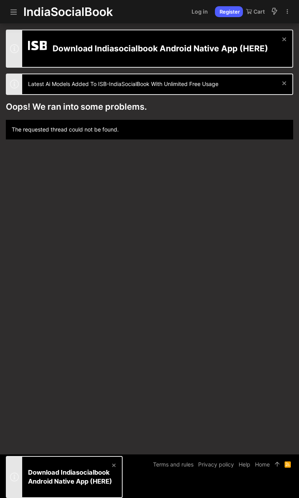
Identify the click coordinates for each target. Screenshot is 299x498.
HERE (254, 48)
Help (244, 464)
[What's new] (274, 11)
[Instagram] (266, 486)
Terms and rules (173, 464)
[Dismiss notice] (283, 40)
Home (262, 464)
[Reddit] (277, 486)
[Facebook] (254, 486)
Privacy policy (216, 464)
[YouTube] (289, 486)
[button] (13, 12)
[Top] (277, 464)
